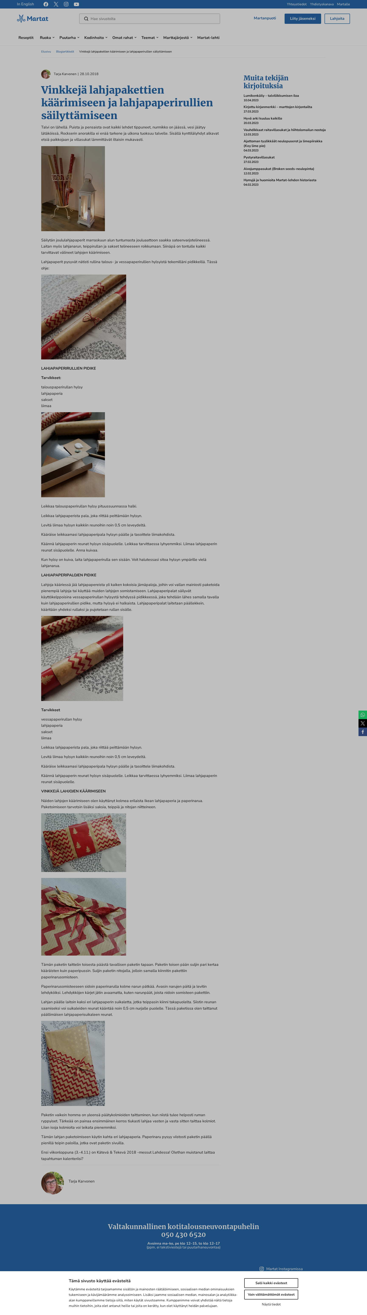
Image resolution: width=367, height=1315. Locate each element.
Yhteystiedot (297, 4)
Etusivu (46, 52)
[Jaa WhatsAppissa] (363, 715)
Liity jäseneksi (303, 18)
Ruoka (45, 37)
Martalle (343, 4)
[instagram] (66, 4)
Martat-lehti (208, 37)
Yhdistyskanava (322, 4)
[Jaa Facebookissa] (363, 732)
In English (25, 4)
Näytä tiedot (271, 1304)
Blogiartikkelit (65, 52)
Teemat (148, 37)
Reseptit (26, 37)
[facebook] (46, 4)
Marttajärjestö (176, 37)
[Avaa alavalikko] (53, 36)
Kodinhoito (94, 37)
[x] (56, 4)
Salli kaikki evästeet (271, 1283)
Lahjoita (337, 18)
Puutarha (67, 37)
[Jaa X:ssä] (363, 723)
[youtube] (76, 4)
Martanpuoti (265, 18)
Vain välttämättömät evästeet (271, 1294)
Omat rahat (122, 37)
